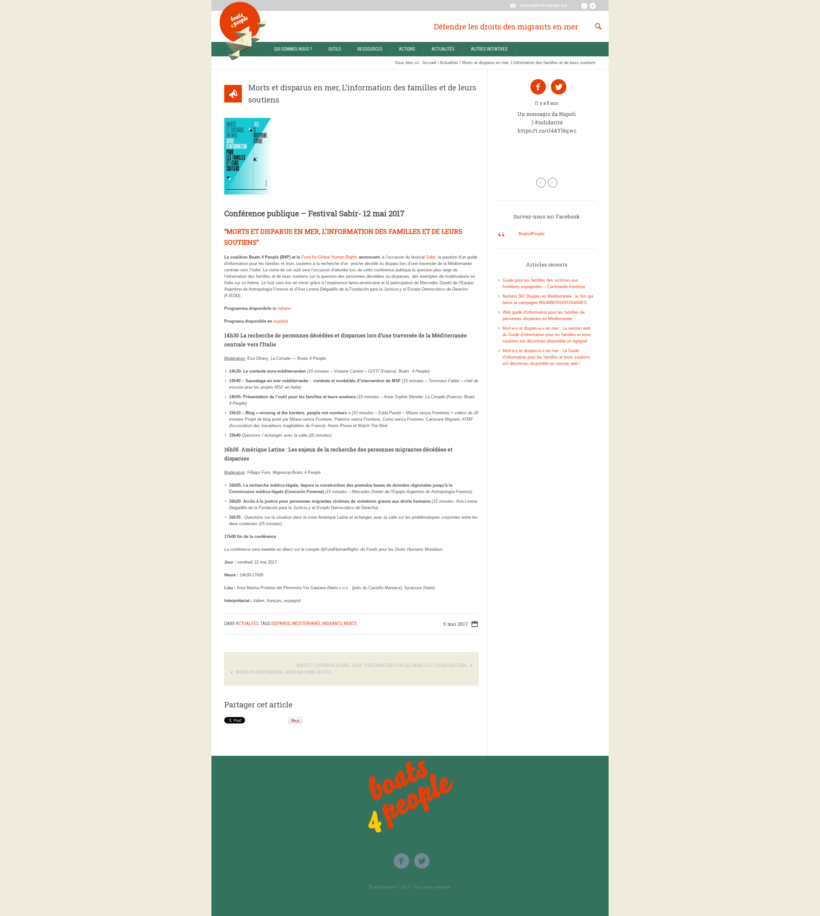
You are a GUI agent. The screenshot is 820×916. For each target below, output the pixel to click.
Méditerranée (306, 623)
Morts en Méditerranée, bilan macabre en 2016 (284, 672)
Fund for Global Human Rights (328, 257)
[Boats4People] (410, 794)
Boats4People (532, 233)
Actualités (449, 62)
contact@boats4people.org (543, 4)
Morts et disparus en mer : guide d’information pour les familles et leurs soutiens (382, 665)
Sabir (430, 257)
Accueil (429, 62)
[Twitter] (592, 6)
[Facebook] (584, 6)
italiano (284, 308)
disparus (280, 623)
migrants (332, 623)
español (281, 321)
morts (350, 623)
